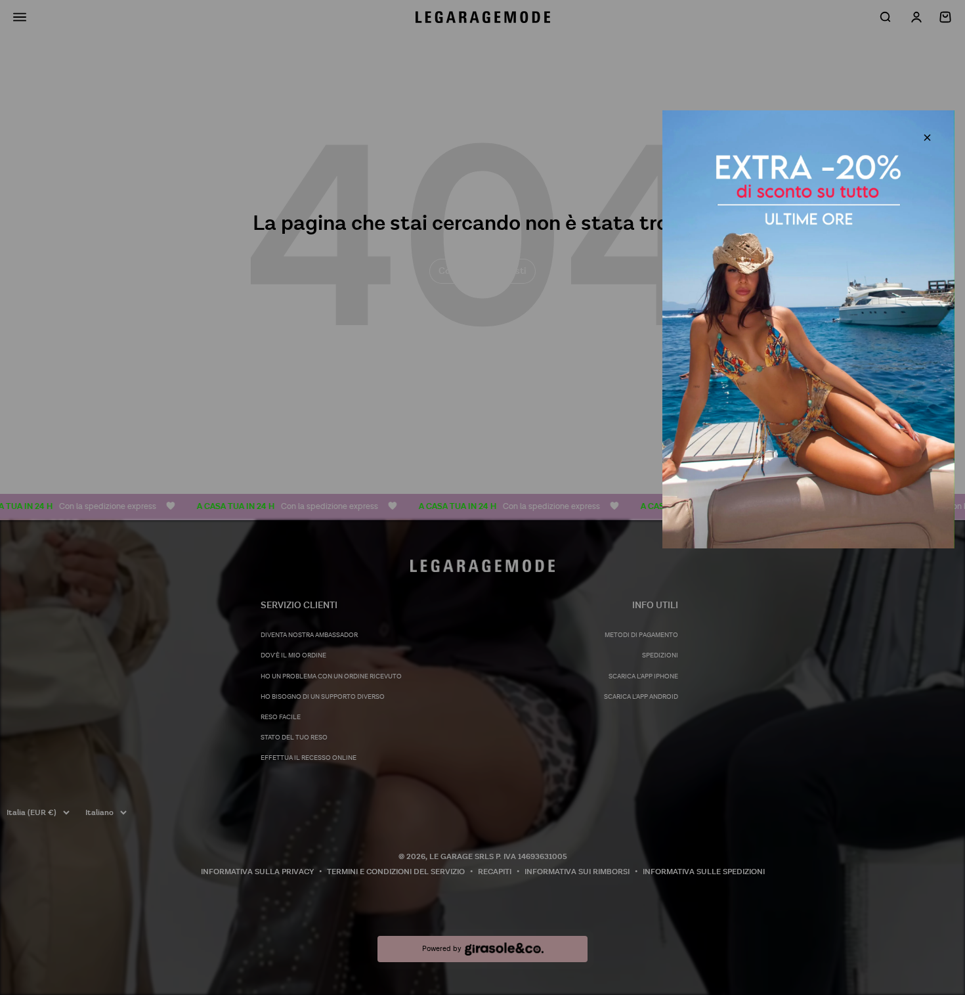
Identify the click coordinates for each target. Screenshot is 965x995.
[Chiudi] (927, 137)
